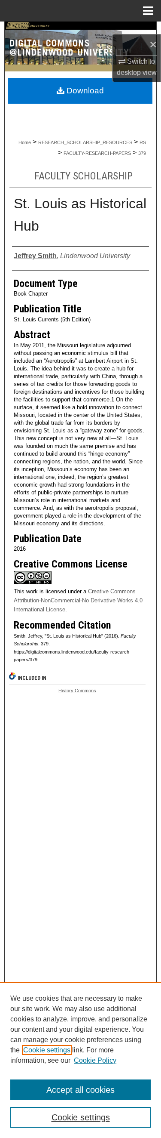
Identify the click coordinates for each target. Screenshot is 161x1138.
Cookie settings (46, 1050)
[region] (80, 1060)
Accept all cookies (80, 1090)
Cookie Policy (95, 1060)
